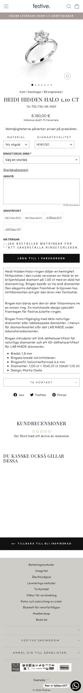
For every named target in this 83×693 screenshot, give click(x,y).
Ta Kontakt (41, 589)
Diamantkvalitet (54, 137)
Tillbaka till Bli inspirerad (44, 543)
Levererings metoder (41, 583)
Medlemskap (41, 613)
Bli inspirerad (52, 92)
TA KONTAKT (41, 382)
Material (16, 137)
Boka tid (41, 619)
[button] (13, 10)
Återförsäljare (41, 577)
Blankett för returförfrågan (41, 607)
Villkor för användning (41, 595)
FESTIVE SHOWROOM (40, 640)
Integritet (41, 571)
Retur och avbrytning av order (41, 601)
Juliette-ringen (49, 311)
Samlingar (35, 92)
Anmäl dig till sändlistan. (40, 652)
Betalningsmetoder (41, 564)
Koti (22, 92)
